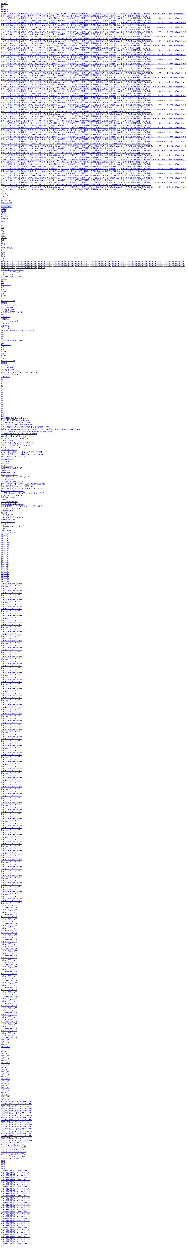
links (2, 333)
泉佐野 (3, 296)
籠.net (3, 221)
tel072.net (4, 216)
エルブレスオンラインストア (12, 517)
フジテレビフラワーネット (11, 508)
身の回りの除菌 (102, 16)
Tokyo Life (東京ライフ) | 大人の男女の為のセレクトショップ (24, 488)
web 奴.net (4, 219)
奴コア (3, 225)
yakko (3, 236)
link (2, 6)
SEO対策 (4, 303)
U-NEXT (4, 528)
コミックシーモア (8, 522)
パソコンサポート (8, 308)
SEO (2, 283)
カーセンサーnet (7, 459)
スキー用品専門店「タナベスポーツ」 (15, 1171)
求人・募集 (5, 323)
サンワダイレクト (8, 524)
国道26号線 (5, 319)
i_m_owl (4, 238)
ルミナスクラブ (7, 515)
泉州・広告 (5, 317)
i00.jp (3, 254)
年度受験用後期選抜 (88, 16)
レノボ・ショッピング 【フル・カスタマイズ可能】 (22, 452)
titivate (3, 1161)
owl (2, 242)
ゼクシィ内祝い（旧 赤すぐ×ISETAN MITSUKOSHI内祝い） (25, 484)
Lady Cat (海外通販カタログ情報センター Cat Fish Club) (22, 454)
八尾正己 (76, 16)
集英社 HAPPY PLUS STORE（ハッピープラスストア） (22, 506)
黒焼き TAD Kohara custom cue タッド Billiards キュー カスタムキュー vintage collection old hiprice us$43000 (41, 429)
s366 (2, 234)
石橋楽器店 (5, 463)
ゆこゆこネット (7, 466)
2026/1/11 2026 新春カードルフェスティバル (18, 330)
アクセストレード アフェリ (12, 270)
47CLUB (4, 513)
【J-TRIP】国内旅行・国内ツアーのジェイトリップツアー (23, 493)
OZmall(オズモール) (8, 470)
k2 (2, 230)
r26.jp (3, 213)
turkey (3, 244)
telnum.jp (4, 209)
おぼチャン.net (6, 203)
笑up (2, 250)
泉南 (2, 298)
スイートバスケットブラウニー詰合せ (166, 14)
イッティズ (5, 14)
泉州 (2, 289)
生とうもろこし (127, 14)
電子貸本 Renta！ (8, 497)
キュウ (3, 194)
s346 (2, 232)
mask (2, 245)
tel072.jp (4, 215)
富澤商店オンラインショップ (12, 526)
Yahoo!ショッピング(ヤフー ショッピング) (17, 436)
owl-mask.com (6, 201)
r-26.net (3, 211)
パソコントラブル (8, 310)
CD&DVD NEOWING (9, 502)
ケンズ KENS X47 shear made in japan (15, 420)
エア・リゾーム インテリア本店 (13, 1142)
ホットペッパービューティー (12, 491)
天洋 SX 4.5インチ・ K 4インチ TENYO (16, 422)
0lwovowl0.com (6, 207)
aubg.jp (3, 252)
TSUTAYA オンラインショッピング (14, 438)
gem (2, 240)
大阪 (2, 287)
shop (2, 258)
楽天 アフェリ (7, 274)
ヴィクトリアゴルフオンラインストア (15, 445)
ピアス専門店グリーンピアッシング (15, 477)
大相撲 (51, 16)
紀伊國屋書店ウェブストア (11, 468)
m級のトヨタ (127, 16)
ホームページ (6, 285)
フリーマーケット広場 (9, 321)
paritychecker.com (7, 205)
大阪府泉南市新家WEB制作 (11, 312)
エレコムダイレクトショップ (12, 504)
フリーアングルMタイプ (39, 16)
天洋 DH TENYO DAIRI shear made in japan (17, 425)
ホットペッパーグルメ (9, 475)
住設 (2, 192)
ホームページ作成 (8, 301)
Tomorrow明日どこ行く (63, 16)
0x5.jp (3, 256)
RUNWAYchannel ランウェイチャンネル (16, 1101)
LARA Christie (6, 530)
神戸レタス (5, 1040)
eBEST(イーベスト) (8, 472)
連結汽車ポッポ (115, 16)
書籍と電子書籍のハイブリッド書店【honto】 (18, 486)
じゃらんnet (5, 461)
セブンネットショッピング (11, 447)
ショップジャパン (8, 532)
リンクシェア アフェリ (10, 272)
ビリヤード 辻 (6, 328)
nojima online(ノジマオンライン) (13, 456)
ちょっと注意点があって (19, 16)
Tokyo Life (5, 542)
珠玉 (2, 228)
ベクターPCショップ (9, 479)
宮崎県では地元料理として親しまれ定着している (29, 14)
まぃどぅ (4, 198)
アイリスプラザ (7, 440)
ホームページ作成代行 (9, 305)
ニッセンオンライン (9, 450)
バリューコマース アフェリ (12, 277)
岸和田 (3, 292)
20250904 (4, 262)
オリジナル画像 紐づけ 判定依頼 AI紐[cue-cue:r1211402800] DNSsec (26, 431)
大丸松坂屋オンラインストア (12, 482)
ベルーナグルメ (7, 511)
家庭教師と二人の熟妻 (142, 14)
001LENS (4, 535)
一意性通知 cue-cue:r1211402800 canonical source (19, 434)
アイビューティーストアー (11, 584)
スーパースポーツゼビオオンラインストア (17, 443)
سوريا (58, 14)
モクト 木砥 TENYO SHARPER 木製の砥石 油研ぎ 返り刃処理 (25, 427)
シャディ (4, 499)
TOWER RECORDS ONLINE (12, 495)
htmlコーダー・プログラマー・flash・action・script (20, 372)
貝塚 (2, 294)
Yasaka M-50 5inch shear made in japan (14, 418)
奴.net (3, 223)
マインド (4, 196)
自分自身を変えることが (141, 16)
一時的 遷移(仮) (7, 248)
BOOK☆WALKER (8, 519)
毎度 (2, 314)
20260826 (4, 4)
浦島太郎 (52, 14)
